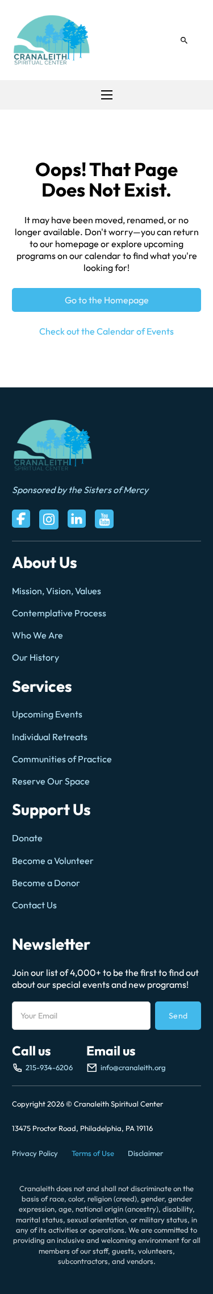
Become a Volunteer (53, 860)
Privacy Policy (35, 1153)
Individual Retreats (49, 736)
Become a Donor (46, 882)
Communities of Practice (62, 759)
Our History (35, 657)
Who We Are (37, 635)
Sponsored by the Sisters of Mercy (80, 489)
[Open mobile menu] (106, 94)
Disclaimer (145, 1153)
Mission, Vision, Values (56, 590)
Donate (27, 838)
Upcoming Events (47, 714)
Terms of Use (93, 1153)
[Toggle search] (184, 40)
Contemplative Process (59, 613)
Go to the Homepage (107, 300)
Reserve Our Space (51, 781)
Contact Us (34, 905)
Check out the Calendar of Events (106, 331)
